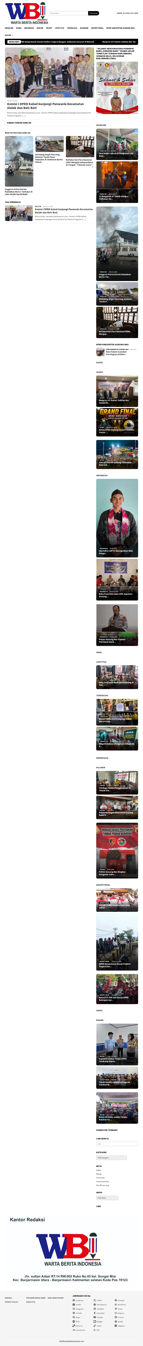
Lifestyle (101, 661)
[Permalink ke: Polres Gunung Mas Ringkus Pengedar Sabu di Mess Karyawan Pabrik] (117, 850)
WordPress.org (102, 1185)
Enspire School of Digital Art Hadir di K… (116, 745)
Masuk (99, 1174)
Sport (99, 372)
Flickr (78, 1321)
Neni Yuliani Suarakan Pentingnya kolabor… (116, 353)
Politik (38, 206)
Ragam (99, 1020)
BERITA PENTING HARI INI (18, 132)
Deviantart (100, 1313)
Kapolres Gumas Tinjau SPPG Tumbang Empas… (113, 1060)
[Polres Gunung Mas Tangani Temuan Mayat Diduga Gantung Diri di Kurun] (80, 150)
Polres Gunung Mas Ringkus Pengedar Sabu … (112, 873)
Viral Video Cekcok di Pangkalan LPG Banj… (116, 154)
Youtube (100, 1317)
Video (99, 1010)
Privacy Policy (11, 1302)
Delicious (79, 1326)
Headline (101, 125)
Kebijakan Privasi (56, 1298)
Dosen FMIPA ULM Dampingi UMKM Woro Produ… (115, 720)
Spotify (120, 1321)
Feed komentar (102, 1181)
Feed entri (100, 1177)
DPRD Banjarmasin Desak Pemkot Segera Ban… (115, 965)
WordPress (122, 1304)
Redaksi (8, 1298)
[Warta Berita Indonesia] (27, 13)
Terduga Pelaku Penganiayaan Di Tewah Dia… (115, 789)
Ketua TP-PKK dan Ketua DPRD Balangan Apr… (114, 998)
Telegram (121, 1326)
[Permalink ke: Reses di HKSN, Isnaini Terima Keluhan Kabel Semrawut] (117, 1108)
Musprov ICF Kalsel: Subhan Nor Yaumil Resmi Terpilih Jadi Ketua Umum (91, 42)
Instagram (79, 1309)
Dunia (99, 362)
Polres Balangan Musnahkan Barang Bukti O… (116, 813)
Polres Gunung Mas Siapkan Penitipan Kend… (112, 640)
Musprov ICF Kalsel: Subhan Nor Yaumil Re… (114, 401)
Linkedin (79, 1313)
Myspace (121, 1313)
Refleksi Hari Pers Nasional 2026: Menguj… (114, 332)
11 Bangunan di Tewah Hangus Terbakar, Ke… (113, 197)
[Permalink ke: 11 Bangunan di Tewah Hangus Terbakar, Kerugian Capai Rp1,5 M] (117, 182)
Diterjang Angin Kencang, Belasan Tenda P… (115, 300)
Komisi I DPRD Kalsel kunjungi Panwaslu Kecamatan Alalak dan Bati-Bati (45, 106)
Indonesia (101, 475)
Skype (78, 1317)
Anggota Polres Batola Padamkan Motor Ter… (115, 275)
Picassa (120, 1317)
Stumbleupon (102, 1304)
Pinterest (121, 1300)
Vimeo (120, 1309)
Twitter (99, 1300)
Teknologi (102, 695)
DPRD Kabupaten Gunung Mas (117, 349)
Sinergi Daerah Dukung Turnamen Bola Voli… (115, 463)
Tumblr (78, 1304)
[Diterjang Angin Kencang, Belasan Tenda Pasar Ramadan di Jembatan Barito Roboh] (19, 144)
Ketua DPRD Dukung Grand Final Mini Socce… (116, 431)
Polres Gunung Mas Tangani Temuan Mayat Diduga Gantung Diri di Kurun (79, 169)
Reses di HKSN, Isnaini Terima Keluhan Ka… (113, 1118)
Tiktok (99, 1326)
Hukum (102, 785)
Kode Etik (30, 1302)
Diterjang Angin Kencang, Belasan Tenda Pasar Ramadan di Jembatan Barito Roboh (18, 158)
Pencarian (94, 13)
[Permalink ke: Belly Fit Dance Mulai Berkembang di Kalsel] (117, 677)
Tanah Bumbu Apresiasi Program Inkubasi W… (114, 1083)
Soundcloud (80, 1330)
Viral (99, 652)
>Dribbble (100, 1309)
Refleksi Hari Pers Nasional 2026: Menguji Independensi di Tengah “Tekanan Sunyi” (48, 162)
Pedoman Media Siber (36, 1298)
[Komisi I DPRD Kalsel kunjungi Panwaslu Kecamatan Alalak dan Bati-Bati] (49, 72)
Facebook (79, 1300)
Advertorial (103, 884)
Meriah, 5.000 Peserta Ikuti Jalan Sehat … (114, 906)
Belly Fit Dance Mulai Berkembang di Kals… (116, 683)
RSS (98, 1330)
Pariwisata (102, 758)
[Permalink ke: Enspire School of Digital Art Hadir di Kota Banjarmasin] (117, 738)
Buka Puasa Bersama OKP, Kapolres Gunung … (115, 595)
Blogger (100, 1321)
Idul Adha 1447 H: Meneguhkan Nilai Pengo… (116, 552)
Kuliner (100, 767)
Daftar (98, 1170)
